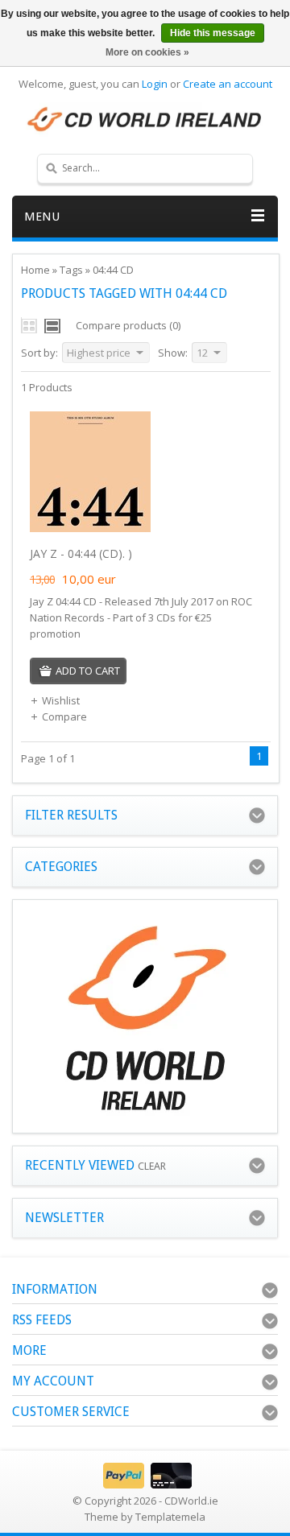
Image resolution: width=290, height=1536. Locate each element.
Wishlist (61, 700)
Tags (71, 269)
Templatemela (170, 1516)
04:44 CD (113, 269)
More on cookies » (147, 52)
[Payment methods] (145, 1484)
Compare (64, 716)
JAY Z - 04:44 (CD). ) (81, 553)
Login (155, 83)
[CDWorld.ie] (145, 120)
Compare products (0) (128, 325)
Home (35, 269)
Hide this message (212, 33)
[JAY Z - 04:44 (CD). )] (90, 528)
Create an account (227, 83)
